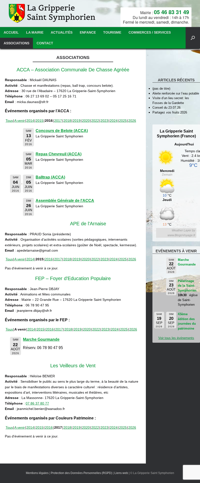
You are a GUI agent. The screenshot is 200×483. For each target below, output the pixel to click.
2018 (67, 121)
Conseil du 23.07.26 (166, 107)
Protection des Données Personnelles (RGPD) (81, 473)
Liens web (121, 473)
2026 (132, 121)
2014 (30, 121)
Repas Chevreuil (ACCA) (58, 154)
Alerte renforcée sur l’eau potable (175, 93)
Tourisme (112, 32)
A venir (19, 121)
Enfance (88, 32)
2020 (86, 121)
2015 (39, 121)
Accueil (11, 32)
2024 (114, 121)
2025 (123, 121)
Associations (16, 43)
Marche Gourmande (41, 339)
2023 (104, 121)
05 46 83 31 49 (171, 12)
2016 (49, 259)
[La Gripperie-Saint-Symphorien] (53, 13)
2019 (76, 121)
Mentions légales (37, 473)
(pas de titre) (161, 88)
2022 (95, 121)
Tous (9, 121)
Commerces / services (150, 32)
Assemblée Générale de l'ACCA (65, 201)
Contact (45, 43)
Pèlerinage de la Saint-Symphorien (187, 285)
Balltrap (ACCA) (50, 177)
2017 (58, 121)
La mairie (34, 32)
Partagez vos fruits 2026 (169, 112)
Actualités (61, 32)
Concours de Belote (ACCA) (62, 131)
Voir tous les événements (176, 338)
